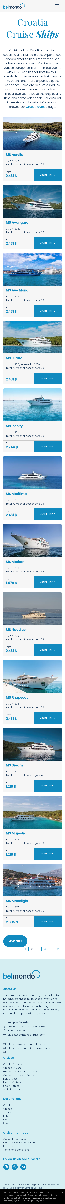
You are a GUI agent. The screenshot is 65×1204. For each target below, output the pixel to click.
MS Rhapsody (17, 697)
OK (62, 1192)
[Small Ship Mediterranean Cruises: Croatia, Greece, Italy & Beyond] (14, 5)
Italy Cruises (10, 1078)
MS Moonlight (17, 901)
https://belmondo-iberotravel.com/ (29, 1048)
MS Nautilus (16, 629)
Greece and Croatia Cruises (20, 1071)
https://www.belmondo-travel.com (28, 1044)
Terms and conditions (16, 1149)
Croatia (30, 107)
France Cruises (12, 1082)
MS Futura (14, 358)
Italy (5, 1116)
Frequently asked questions (19, 1142)
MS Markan (15, 561)
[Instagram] (6, 1167)
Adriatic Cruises (12, 1089)
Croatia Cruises (12, 1064)
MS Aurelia (15, 154)
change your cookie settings (20, 1200)
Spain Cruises (11, 1086)
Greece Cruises (12, 1068)
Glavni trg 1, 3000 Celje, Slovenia (26, 1026)
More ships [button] (15, 941)
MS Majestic (16, 833)
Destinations (12, 1099)
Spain (6, 1123)
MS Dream (14, 765)
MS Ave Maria (17, 290)
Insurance (9, 1146)
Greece (7, 1109)
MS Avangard (17, 222)
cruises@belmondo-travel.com (26, 1034)
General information (15, 1139)
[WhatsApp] (15, 1167)
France (7, 1119)
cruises (42, 107)
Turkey (7, 1112)
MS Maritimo (16, 493)
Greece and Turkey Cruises (19, 1075)
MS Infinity (14, 426)
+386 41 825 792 (17, 1030)
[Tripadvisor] (23, 1167)
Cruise (7, 1058)
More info (48, 175)
